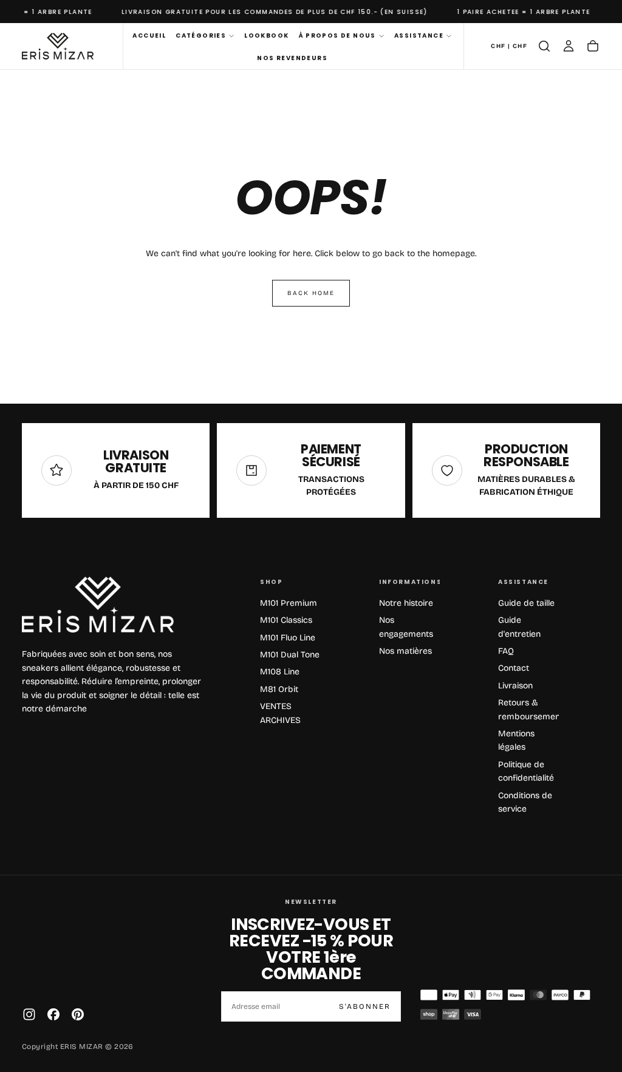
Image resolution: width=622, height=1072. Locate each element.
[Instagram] (29, 1014)
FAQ (506, 651)
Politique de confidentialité (526, 771)
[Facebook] (53, 1014)
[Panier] (593, 46)
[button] (509, 46)
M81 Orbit (279, 689)
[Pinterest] (77, 1014)
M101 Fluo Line (287, 638)
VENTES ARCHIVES (280, 713)
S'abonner (365, 1006)
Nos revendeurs (292, 58)
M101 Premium (288, 603)
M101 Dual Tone (290, 655)
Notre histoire (406, 603)
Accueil (149, 35)
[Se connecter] (568, 46)
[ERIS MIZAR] (98, 605)
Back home (311, 293)
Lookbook (266, 35)
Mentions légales (516, 740)
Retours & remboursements (528, 709)
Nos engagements (406, 627)
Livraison (515, 685)
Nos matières (405, 651)
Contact (513, 668)
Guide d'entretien (519, 627)
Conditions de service (525, 802)
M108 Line (279, 672)
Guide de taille (526, 603)
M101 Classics (286, 620)
